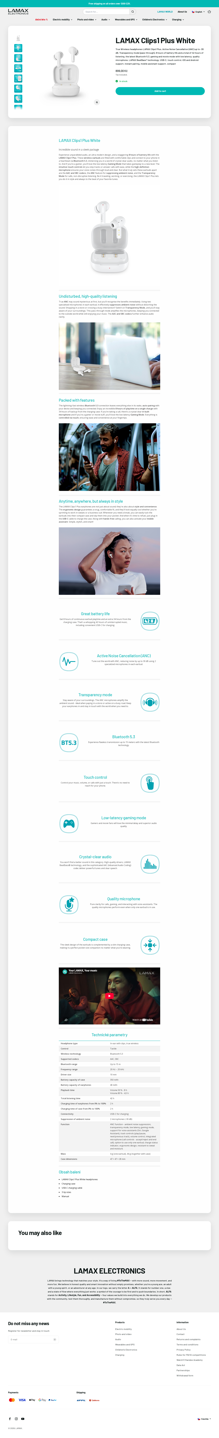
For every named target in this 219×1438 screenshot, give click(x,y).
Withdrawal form (185, 1375)
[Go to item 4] (18, 68)
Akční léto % (41, 19)
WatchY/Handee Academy (190, 1360)
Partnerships (183, 1370)
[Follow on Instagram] (16, 1419)
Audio (104, 19)
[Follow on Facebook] (10, 1419)
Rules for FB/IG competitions (191, 1354)
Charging (176, 19)
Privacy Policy (184, 1349)
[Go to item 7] (18, 99)
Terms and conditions (187, 1344)
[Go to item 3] (18, 58)
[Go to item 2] (18, 48)
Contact (181, 1334)
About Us (182, 11)
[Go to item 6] (18, 89)
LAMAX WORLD (165, 11)
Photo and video (85, 19)
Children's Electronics (153, 19)
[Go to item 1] (18, 38)
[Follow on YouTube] (22, 1419)
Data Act (181, 1365)
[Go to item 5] (18, 78)
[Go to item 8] (18, 109)
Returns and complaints (188, 1339)
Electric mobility (61, 19)
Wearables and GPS (125, 19)
